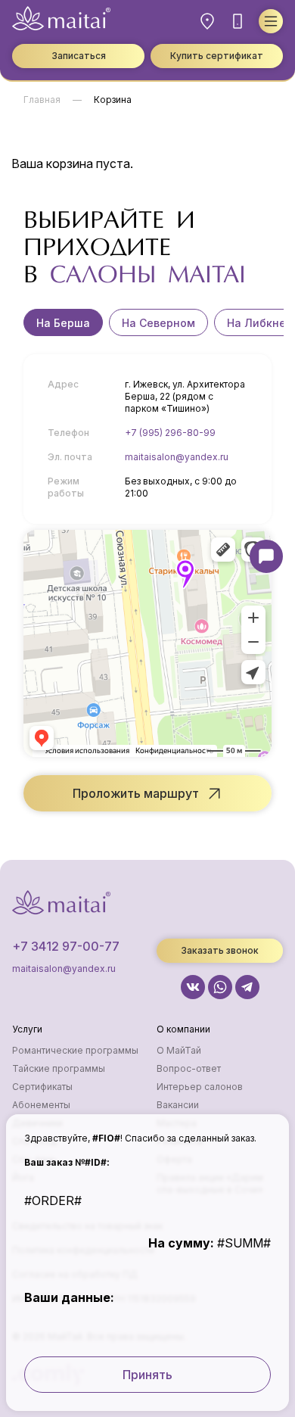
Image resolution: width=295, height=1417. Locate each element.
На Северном (158, 322)
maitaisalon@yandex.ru (176, 456)
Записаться (78, 55)
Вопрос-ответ (189, 1068)
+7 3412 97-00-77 (66, 946)
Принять (147, 1374)
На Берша (63, 322)
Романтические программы (75, 1050)
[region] (147, 322)
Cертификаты (42, 1086)
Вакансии (178, 1104)
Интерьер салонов (200, 1086)
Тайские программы (58, 1068)
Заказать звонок (220, 950)
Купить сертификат (216, 55)
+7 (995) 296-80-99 (170, 432)
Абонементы (41, 1104)
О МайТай (179, 1050)
